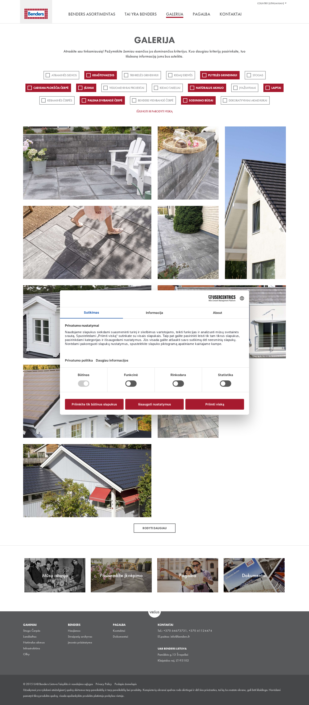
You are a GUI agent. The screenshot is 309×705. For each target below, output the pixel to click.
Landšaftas (29, 636)
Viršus (154, 612)
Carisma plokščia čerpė (51, 88)
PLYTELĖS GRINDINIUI (222, 75)
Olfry (26, 654)
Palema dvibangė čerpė (105, 100)
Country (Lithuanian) (270, 3)
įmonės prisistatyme (80, 642)
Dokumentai (120, 636)
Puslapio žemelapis (126, 684)
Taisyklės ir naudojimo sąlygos (75, 684)
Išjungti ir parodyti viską (154, 111)
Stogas (258, 75)
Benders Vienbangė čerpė (155, 100)
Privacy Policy (104, 684)
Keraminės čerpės (59, 100)
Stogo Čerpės (31, 631)
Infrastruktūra (31, 648)
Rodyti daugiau (155, 528)
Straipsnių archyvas (80, 636)
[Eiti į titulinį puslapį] (36, 13)
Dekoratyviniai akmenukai (248, 100)
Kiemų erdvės (183, 75)
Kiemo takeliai (170, 88)
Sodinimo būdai (201, 100)
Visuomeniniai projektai (126, 88)
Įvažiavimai (247, 88)
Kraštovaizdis (103, 75)
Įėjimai (89, 88)
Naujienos (74, 631)
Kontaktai (119, 631)
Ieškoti (283, 14)
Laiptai (276, 88)
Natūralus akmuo (210, 88)
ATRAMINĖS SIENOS (64, 75)
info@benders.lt (180, 636)
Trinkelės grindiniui (144, 75)
